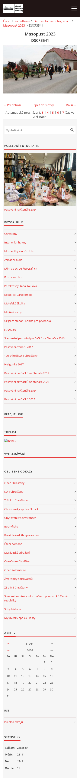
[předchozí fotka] (10, 69)
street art (10, 329)
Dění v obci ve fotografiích (52, 21)
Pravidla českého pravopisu (21, 535)
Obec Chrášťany (14, 483)
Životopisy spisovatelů (18, 579)
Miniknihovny (13, 312)
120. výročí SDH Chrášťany (21, 356)
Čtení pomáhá (13, 544)
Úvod (6, 21)
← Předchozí (12, 105)
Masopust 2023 (14, 25)
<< (8, 643)
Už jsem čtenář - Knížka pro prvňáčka (27, 321)
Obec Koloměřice (15, 570)
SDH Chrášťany (13, 492)
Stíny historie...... (14, 609)
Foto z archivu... (14, 277)
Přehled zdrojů (13, 722)
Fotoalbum (22, 21)
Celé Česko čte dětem (17, 561)
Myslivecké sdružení (17, 553)
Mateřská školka (14, 303)
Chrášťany (10, 234)
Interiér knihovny (15, 242)
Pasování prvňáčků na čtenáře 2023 (26, 382)
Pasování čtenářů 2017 (18, 347)
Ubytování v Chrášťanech (20, 518)
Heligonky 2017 (14, 364)
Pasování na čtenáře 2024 (20, 209)
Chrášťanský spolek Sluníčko (22, 509)
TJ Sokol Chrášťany (16, 500)
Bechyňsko (11, 526)
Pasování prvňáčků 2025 (19, 399)
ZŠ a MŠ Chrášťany (16, 587)
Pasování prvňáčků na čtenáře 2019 (26, 373)
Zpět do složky (43, 105)
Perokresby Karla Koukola (20, 286)
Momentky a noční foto (19, 251)
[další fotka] (70, 69)
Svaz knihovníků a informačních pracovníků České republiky (35, 598)
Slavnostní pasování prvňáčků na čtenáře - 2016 (34, 338)
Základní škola (13, 260)
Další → (71, 105)
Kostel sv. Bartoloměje (18, 295)
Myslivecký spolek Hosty (19, 618)
